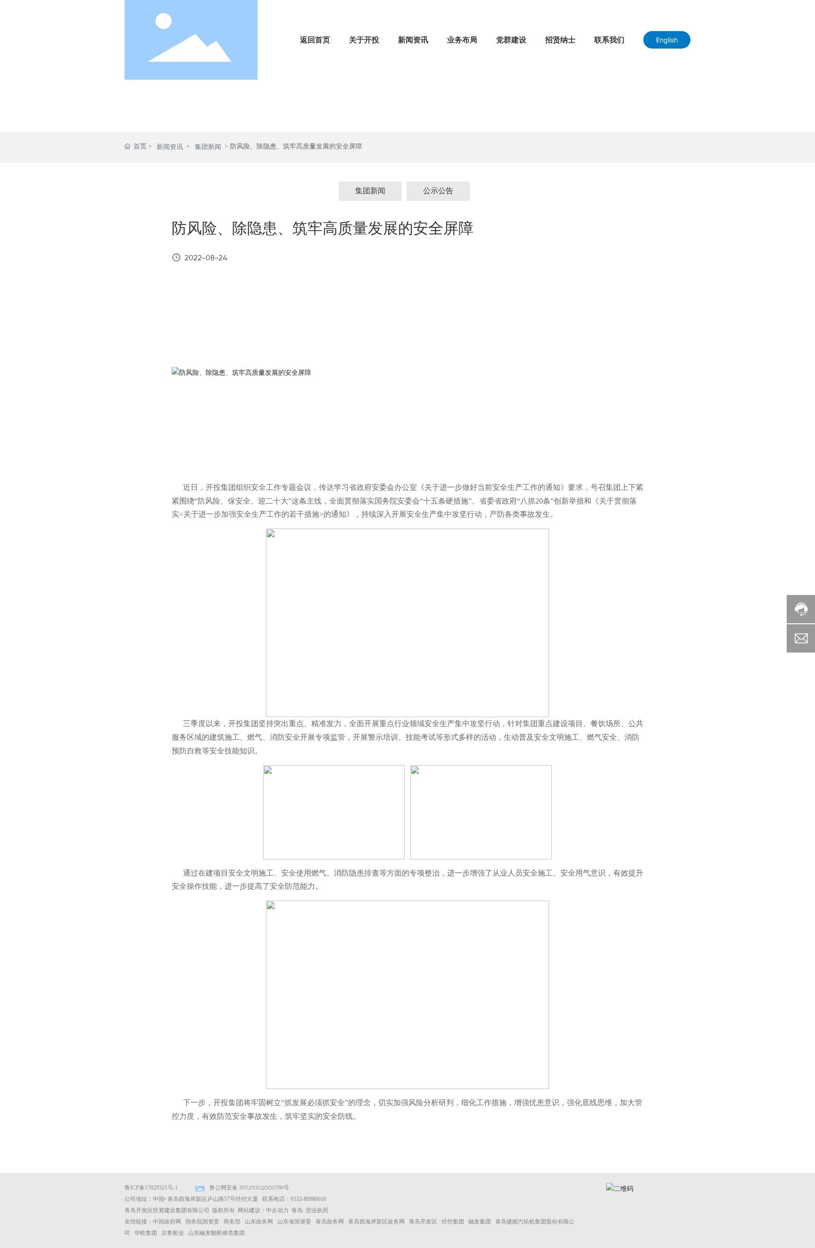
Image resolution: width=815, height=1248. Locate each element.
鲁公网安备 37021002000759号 (249, 1188)
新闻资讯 (170, 147)
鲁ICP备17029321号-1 (151, 1187)
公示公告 (438, 191)
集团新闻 (208, 147)
